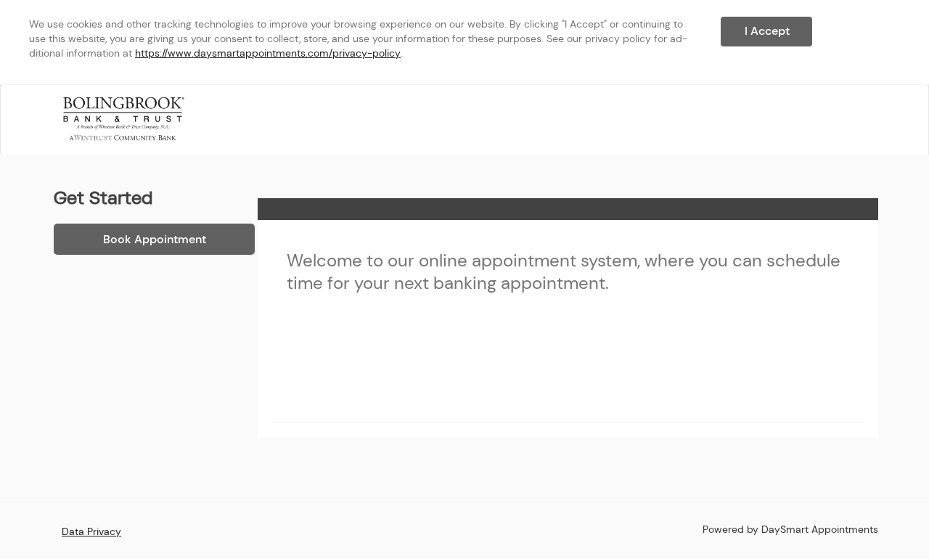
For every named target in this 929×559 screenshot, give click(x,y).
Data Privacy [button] (91, 531)
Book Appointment (154, 239)
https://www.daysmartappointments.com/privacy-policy (268, 53)
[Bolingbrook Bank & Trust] (124, 118)
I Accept (767, 30)
